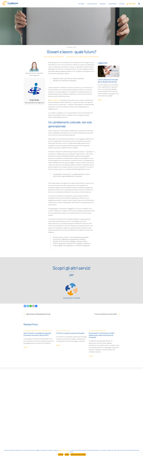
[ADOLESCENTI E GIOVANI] (71, 295)
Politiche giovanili (53, 57)
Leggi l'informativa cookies (78, 454)
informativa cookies (64, 450)
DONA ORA (132, 4)
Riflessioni (61, 57)
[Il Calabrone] (10, 5)
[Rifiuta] (141, 452)
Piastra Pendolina (94, 57)
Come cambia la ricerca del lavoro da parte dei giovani (108, 80)
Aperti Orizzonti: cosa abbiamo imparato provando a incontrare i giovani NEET (37, 334)
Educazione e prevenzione (30, 330)
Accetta (61, 454)
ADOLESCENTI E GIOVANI (71, 298)
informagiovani (83, 57)
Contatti (121, 4)
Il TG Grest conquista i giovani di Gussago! (70, 333)
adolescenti (70, 57)
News (45, 57)
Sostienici (103, 4)
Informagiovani (55, 100)
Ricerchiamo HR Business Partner (38, 314)
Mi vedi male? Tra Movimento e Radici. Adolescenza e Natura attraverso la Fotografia (102, 335)
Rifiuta (67, 454)
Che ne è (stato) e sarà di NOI (106, 314)
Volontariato (112, 4)
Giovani (76, 57)
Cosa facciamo (92, 4)
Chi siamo (81, 4)
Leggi (99, 100)
